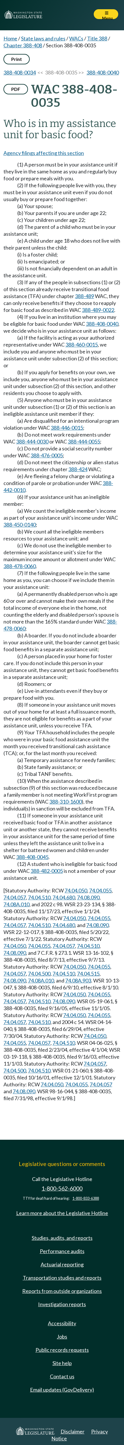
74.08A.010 (16, 904)
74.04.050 (76, 890)
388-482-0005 (47, 871)
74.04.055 (100, 890)
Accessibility (62, 1323)
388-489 (84, 296)
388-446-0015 (67, 427)
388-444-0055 (84, 441)
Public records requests (62, 1350)
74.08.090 (88, 897)
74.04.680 (63, 897)
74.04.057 (14, 897)
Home (10, 38)
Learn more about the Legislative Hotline (62, 1213)
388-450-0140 (19, 524)
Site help (62, 1363)
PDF (15, 89)
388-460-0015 (81, 344)
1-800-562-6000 (62, 1188)
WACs (76, 38)
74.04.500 (39, 973)
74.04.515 (88, 973)
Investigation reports (62, 1304)
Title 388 (97, 38)
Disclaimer (72, 1431)
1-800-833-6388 (85, 1198)
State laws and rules (43, 38)
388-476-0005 (47, 455)
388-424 (77, 469)
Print (16, 59)
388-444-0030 (32, 441)
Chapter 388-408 (22, 45)
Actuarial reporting (62, 1264)
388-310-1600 (65, 801)
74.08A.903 (78, 980)
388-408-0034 (19, 72)
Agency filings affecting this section (43, 153)
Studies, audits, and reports (62, 1238)
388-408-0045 (32, 857)
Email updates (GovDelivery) (62, 1389)
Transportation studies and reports (62, 1277)
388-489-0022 (98, 310)
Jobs (62, 1336)
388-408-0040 (103, 72)
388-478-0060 (19, 566)
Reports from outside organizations (62, 1291)
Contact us (62, 1376)
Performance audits (62, 1251)
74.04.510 (39, 897)
